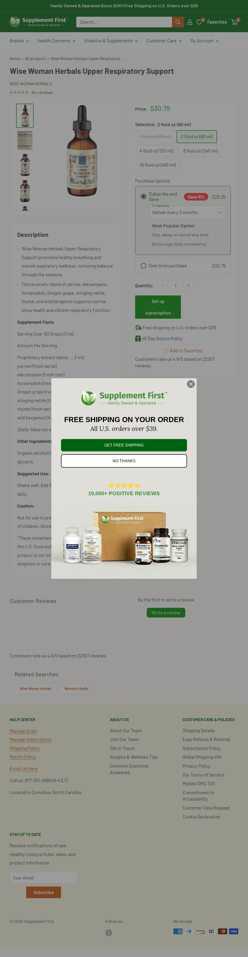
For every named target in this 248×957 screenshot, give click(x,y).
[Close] (191, 384)
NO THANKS (124, 461)
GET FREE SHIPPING (124, 445)
